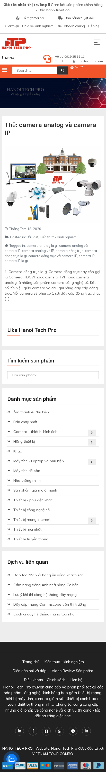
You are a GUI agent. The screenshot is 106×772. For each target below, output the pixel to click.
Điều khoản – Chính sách (44, 679)
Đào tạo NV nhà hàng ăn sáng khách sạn (48, 575)
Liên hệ (93, 26)
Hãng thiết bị (24, 441)
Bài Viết (32, 237)
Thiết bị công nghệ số (31, 509)
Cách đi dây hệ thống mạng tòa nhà (44, 614)
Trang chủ (30, 661)
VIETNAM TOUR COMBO (52, 753)
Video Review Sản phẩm (72, 670)
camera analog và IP (38, 251)
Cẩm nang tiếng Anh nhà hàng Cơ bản (45, 585)
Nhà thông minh (27, 480)
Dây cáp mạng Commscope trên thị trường (49, 604)
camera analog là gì (42, 245)
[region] (53, 93)
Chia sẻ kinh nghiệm (38, 26)
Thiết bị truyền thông (30, 539)
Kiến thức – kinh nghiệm (64, 661)
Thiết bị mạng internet (31, 519)
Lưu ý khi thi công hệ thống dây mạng (45, 594)
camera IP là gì (16, 261)
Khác (17, 451)
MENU (9, 58)
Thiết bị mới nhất (27, 529)
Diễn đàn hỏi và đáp (30, 670)
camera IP (86, 256)
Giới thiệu (12, 26)
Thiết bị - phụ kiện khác (32, 500)
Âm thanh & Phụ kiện (31, 412)
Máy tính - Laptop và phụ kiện (38, 461)
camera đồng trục (69, 251)
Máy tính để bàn (26, 470)
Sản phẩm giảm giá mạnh (35, 490)
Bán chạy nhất (25, 422)
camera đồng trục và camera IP (52, 256)
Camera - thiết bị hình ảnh (35, 431)
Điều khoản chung (71, 26)
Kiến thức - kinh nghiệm (58, 237)
